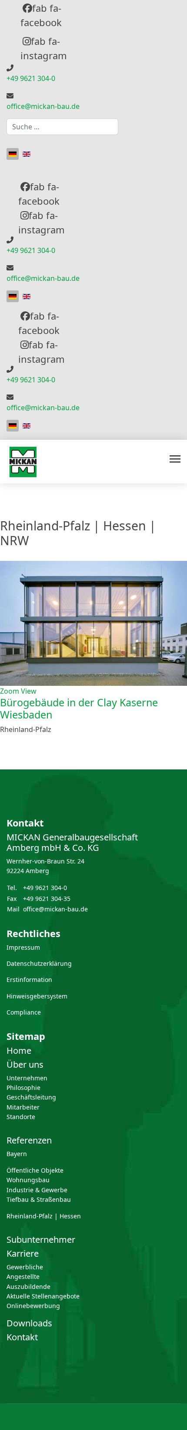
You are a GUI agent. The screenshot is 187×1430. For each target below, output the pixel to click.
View (29, 691)
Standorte (21, 1117)
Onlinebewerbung (33, 1306)
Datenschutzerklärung (39, 963)
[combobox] (62, 126)
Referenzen (29, 1140)
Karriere (23, 1253)
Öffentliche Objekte (35, 1170)
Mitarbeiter (23, 1107)
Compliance (24, 1012)
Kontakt (22, 1337)
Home (19, 1050)
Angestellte (23, 1276)
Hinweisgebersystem (37, 996)
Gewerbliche (25, 1267)
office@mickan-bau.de (43, 106)
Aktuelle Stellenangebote (43, 1296)
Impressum (23, 947)
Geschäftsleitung (31, 1097)
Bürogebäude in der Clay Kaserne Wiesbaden (79, 708)
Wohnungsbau (28, 1180)
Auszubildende (28, 1286)
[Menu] (175, 461)
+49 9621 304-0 (31, 78)
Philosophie (23, 1087)
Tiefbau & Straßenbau (39, 1199)
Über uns (25, 1064)
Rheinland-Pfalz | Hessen (44, 1216)
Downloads (29, 1323)
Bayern (17, 1154)
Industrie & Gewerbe (37, 1190)
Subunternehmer (41, 1239)
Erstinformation (29, 979)
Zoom (9, 691)
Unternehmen (27, 1078)
